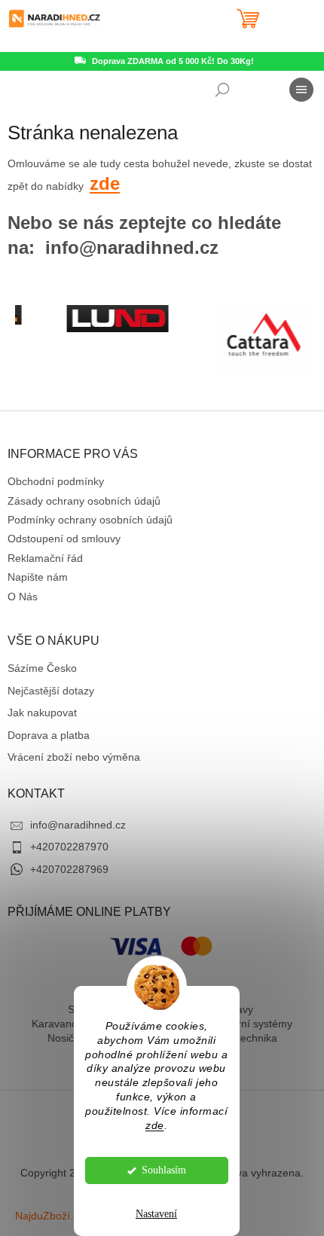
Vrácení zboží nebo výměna (74, 757)
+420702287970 (69, 847)
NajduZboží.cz (49, 1216)
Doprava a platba (49, 735)
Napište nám (38, 577)
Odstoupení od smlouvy (64, 539)
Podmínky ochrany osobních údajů (90, 520)
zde (154, 1125)
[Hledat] (222, 90)
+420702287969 (69, 869)
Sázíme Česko (42, 668)
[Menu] (301, 90)
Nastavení (156, 1213)
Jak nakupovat (42, 713)
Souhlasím (164, 1170)
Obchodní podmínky (56, 481)
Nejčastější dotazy (51, 691)
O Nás (23, 597)
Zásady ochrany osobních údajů (84, 501)
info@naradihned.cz (78, 825)
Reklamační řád (45, 558)
